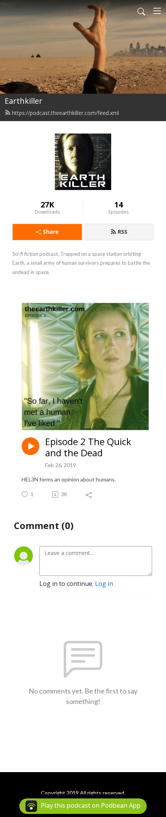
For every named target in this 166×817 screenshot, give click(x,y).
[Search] (141, 11)
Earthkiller (23, 101)
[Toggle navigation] (157, 10)
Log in (104, 583)
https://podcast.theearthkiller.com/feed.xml (65, 112)
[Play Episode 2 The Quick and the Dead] (30, 446)
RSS (122, 231)
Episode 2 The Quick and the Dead (88, 447)
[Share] (89, 494)
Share (51, 231)
